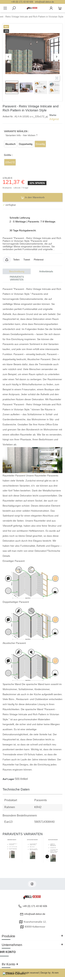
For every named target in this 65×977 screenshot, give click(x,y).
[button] (7, 259)
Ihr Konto (8, 952)
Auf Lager (8, 779)
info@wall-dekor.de (44, 2)
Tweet (26, 259)
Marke (52, 115)
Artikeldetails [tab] (46, 271)
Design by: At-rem (50, 972)
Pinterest (39, 259)
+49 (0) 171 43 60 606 (22, 2)
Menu (5, 8)
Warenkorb (59, 8)
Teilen (16, 259)
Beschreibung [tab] (16, 271)
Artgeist (54, 119)
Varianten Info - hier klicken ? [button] (21, 135)
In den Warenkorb (34, 197)
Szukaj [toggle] (13, 8)
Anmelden (51, 8)
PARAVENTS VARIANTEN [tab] (17, 278)
